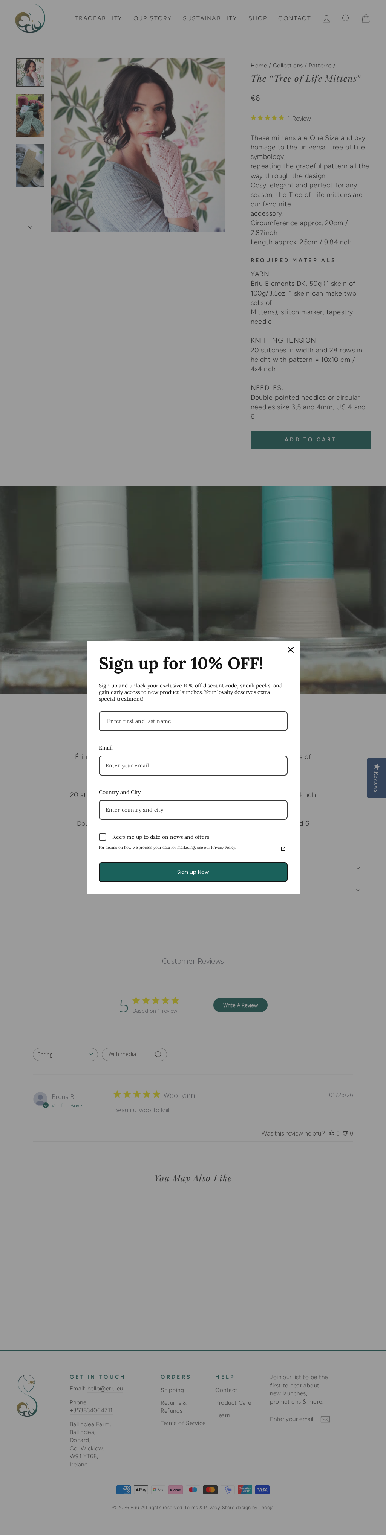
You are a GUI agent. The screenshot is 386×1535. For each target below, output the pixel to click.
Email (106, 747)
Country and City (120, 792)
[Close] (291, 650)
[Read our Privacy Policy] (283, 848)
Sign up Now (193, 872)
